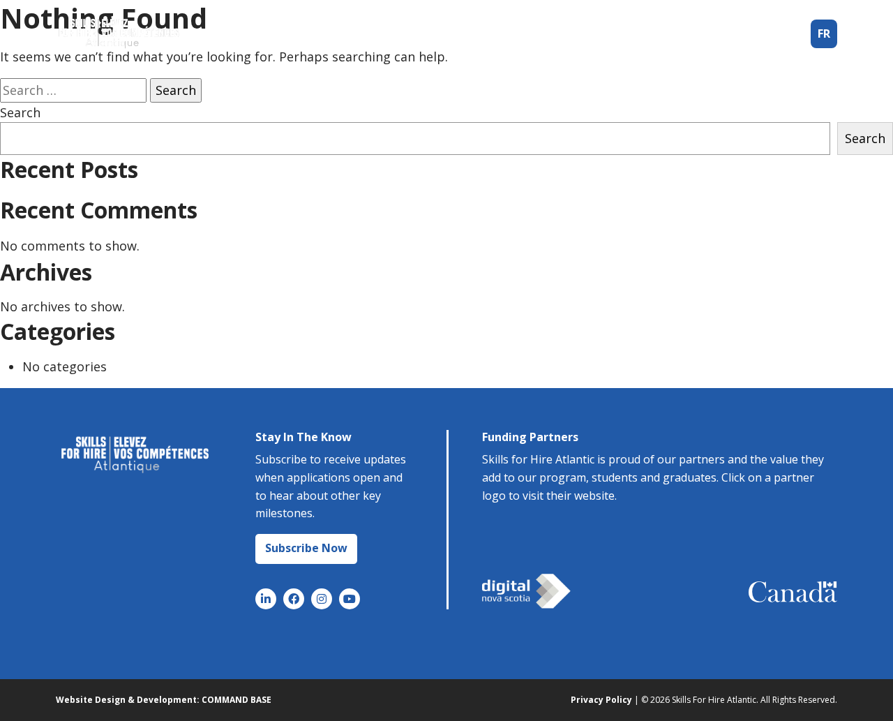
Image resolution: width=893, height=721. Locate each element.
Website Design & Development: (128, 700)
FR (824, 33)
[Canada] (793, 591)
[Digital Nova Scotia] (526, 591)
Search (20, 112)
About (544, 33)
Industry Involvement (728, 33)
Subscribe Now (306, 548)
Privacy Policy (601, 700)
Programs (614, 33)
